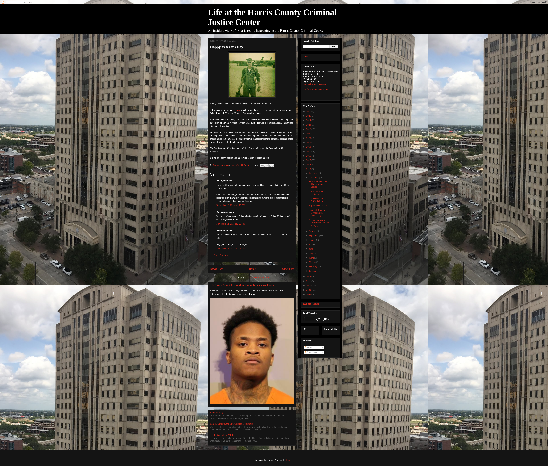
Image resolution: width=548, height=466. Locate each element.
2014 (308, 164)
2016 (308, 156)
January (313, 271)
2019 (308, 142)
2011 (308, 281)
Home (252, 268)
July (311, 244)
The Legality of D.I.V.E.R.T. (223, 435)
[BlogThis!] (264, 165)
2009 (308, 290)
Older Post (288, 268)
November (314, 177)
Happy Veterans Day (318, 205)
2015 (308, 160)
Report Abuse (311, 303)
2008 (308, 294)
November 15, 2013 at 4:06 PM (230, 248)
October (313, 231)
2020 (308, 138)
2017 (308, 151)
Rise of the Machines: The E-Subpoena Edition (318, 184)
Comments (311, 352)
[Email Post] (256, 165)
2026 (308, 111)
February (313, 266)
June (311, 249)
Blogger (289, 460)
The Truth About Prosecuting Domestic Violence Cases (242, 284)
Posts (309, 347)
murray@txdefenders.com (314, 84)
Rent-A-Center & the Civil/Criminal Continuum (231, 424)
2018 (308, 147)
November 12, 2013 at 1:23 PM (230, 205)
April (311, 258)
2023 (308, 125)
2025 (308, 116)
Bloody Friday (216, 412)
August (312, 240)
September (314, 235)
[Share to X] (267, 165)
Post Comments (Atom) (258, 277)
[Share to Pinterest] (272, 165)
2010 (308, 285)
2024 (308, 120)
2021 (308, 133)
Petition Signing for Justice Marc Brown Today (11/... (319, 223)
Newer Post (216, 268)
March (312, 262)
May (311, 253)
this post (237, 110)
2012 (308, 276)
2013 (308, 169)
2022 (308, 129)
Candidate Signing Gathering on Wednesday (317, 213)
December (314, 173)
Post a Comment (221, 255)
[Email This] (261, 165)
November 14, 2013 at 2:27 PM (230, 224)
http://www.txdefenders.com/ (316, 89)
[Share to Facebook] (269, 165)
